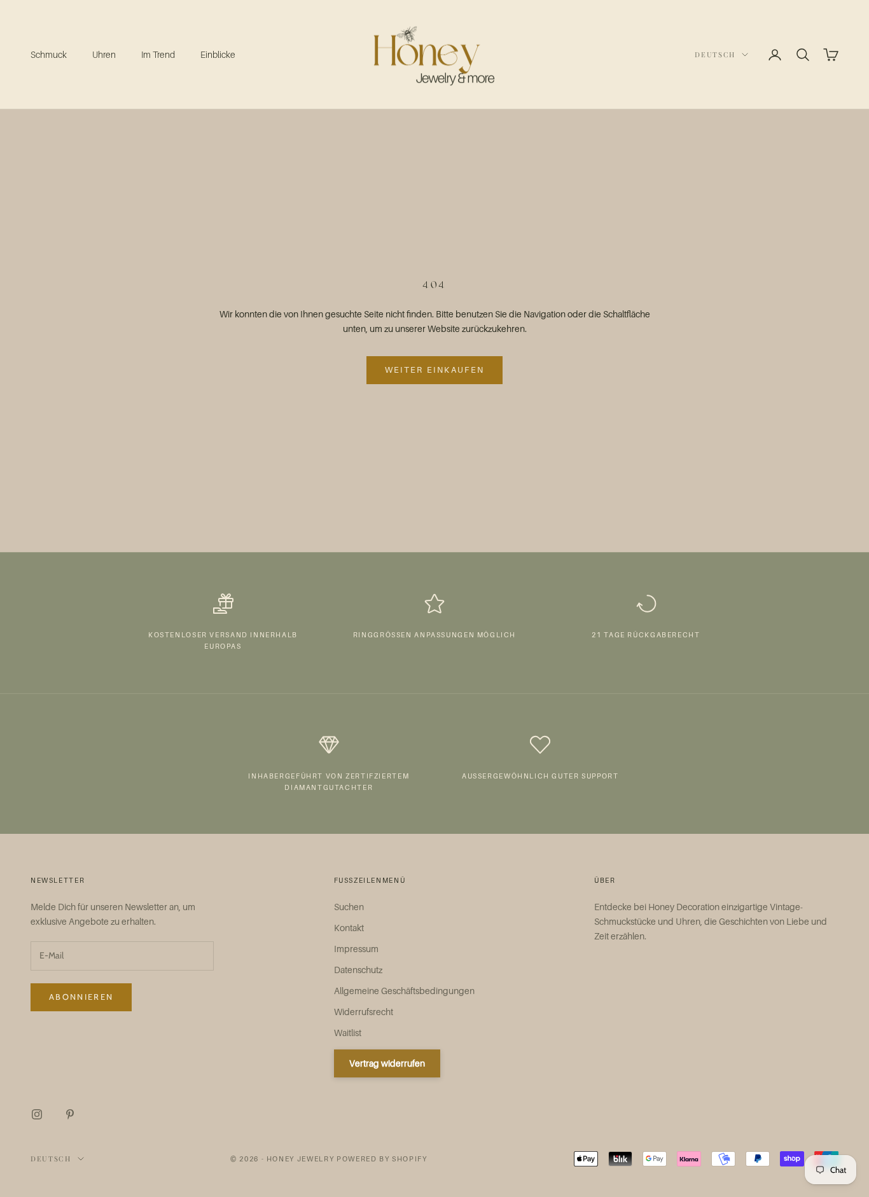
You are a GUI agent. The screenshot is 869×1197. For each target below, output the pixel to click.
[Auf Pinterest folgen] (70, 1114)
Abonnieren (81, 997)
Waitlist (347, 1032)
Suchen (349, 906)
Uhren (104, 54)
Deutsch (715, 54)
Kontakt (349, 927)
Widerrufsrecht (363, 1011)
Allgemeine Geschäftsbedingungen (404, 990)
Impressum (356, 948)
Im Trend (158, 54)
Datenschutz (358, 969)
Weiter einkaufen (434, 369)
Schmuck (49, 54)
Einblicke (217, 54)
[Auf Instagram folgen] (37, 1114)
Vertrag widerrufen (387, 1063)
